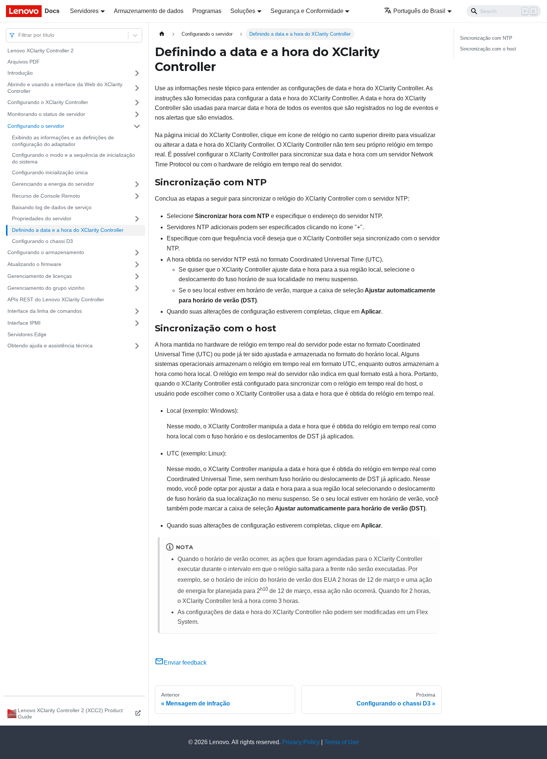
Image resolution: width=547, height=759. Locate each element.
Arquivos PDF (23, 62)
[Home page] (162, 34)
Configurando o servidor (35, 126)
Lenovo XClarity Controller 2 (40, 50)
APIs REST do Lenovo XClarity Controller (55, 299)
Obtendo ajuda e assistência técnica (50, 345)
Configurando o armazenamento (45, 252)
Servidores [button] (84, 11)
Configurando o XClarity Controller (47, 102)
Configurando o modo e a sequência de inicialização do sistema (73, 158)
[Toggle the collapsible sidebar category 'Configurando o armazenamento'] (137, 253)
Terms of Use (341, 742)
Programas (206, 11)
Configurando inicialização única (50, 172)
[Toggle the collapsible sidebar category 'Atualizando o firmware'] (137, 264)
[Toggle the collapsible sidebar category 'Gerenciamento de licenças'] (137, 276)
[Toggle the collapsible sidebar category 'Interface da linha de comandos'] (137, 311)
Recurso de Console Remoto (46, 196)
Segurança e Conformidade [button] (307, 11)
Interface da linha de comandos (44, 311)
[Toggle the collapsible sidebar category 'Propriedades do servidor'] (137, 219)
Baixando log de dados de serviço (52, 207)
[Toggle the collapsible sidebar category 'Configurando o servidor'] (137, 126)
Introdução (20, 73)
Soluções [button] (242, 11)
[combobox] (19, 35)
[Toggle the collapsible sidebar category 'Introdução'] (137, 73)
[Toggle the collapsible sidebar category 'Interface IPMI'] (137, 323)
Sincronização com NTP (486, 38)
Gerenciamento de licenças (39, 276)
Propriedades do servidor (41, 218)
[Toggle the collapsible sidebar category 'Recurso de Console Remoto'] (137, 196)
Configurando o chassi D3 (42, 241)
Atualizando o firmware (34, 264)
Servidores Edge (27, 334)
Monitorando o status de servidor (46, 114)
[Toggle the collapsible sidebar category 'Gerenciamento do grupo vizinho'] (137, 288)
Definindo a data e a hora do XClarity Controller (68, 230)
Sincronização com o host (488, 49)
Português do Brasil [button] (419, 11)
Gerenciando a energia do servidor (53, 184)
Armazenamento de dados (148, 11)
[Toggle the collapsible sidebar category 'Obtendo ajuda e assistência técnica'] (137, 346)
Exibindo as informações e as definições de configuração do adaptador (63, 140)
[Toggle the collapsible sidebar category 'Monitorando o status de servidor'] (137, 114)
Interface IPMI (24, 323)
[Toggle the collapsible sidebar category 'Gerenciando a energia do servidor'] (137, 184)
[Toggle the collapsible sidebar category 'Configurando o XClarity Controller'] (137, 102)
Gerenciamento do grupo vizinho (45, 288)
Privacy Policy (301, 742)
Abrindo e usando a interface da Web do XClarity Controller (64, 87)
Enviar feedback (185, 662)
